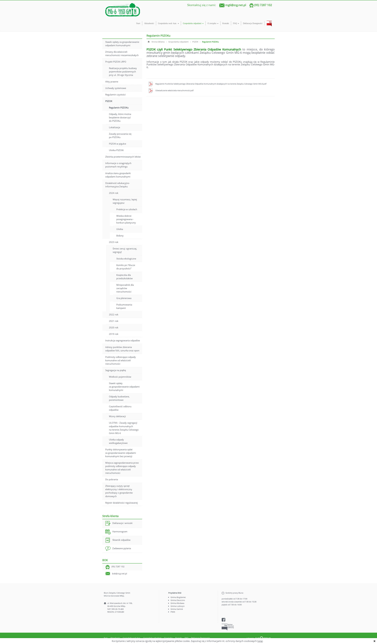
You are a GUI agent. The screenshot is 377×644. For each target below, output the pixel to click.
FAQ (235, 23)
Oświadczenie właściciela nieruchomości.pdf (174, 90)
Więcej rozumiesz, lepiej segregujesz (125, 201)
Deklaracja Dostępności (252, 23)
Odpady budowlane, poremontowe (119, 398)
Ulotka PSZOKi (116, 150)
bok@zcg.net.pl (119, 573)
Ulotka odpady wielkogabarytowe (118, 441)
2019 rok (113, 333)
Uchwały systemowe (115, 88)
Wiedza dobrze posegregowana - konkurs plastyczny (126, 219)
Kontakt (225, 23)
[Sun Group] (258, 637)
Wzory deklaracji (117, 416)
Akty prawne (111, 81)
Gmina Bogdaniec (178, 597)
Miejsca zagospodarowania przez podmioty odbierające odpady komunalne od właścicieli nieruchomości (122, 467)
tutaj (260, 641)
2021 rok (113, 320)
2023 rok (113, 242)
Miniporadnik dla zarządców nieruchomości (125, 288)
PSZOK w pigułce (117, 143)
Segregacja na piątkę (115, 370)
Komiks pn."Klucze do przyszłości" (125, 267)
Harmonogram (119, 531)
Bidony (120, 235)
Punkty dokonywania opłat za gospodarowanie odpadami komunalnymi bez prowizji (120, 453)
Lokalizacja (114, 127)
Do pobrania (111, 479)
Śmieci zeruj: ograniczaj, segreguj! (125, 250)
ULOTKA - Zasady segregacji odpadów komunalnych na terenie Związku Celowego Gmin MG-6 (124, 427)
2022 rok (113, 314)
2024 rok (113, 192)
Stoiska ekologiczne (126, 258)
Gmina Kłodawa (177, 603)
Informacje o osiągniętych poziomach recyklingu (118, 165)
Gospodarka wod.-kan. (167, 23)
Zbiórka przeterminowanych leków (123, 156)
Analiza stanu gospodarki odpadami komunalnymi (118, 175)
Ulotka (119, 229)
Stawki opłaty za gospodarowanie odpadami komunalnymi (122, 43)
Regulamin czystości (115, 94)
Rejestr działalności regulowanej (121, 502)
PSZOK (108, 101)
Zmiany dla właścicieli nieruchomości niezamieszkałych (122, 53)
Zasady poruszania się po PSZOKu (120, 135)
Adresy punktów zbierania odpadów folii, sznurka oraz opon (122, 349)
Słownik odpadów (121, 539)
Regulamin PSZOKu (119, 107)
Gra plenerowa (123, 298)
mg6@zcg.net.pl (235, 5)
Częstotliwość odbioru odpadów (120, 408)
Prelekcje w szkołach (126, 209)
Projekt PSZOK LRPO (115, 61)
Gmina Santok (177, 609)
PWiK (173, 612)
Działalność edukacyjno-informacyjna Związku (117, 185)
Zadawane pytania (121, 548)
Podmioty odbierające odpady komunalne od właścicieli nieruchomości (120, 360)
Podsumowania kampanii (124, 306)
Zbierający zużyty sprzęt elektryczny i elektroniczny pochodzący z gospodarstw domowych (119, 491)
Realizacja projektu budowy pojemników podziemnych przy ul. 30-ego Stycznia (123, 71)
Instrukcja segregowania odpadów (122, 340)
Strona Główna (158, 41)
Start (138, 23)
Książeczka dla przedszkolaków (124, 276)
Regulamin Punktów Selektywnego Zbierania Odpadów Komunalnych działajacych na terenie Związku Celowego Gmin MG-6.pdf (210, 83)
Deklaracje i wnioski (122, 523)
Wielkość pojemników (120, 376)
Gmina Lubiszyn (178, 606)
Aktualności (149, 23)
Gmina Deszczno (178, 600)
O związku (212, 23)
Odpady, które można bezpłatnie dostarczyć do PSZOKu (120, 117)
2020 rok (113, 327)
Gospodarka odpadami (192, 23)
